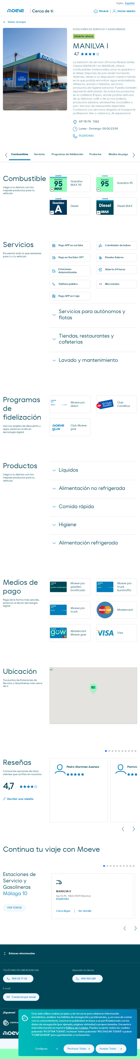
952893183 (62, 899)
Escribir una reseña (20, 799)
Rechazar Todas (76, 1048)
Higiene (67, 524)
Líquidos (68, 470)
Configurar (41, 1048)
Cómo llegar (63, 911)
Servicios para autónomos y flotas (92, 314)
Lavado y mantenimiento (88, 360)
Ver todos (14, 907)
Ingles (119, 3)
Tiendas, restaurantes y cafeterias (86, 339)
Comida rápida (76, 506)
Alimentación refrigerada (88, 543)
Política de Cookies (77, 1028)
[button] (93, 689)
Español (129, 3)
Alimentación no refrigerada (92, 488)
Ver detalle (84, 911)
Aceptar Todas (108, 1048)
